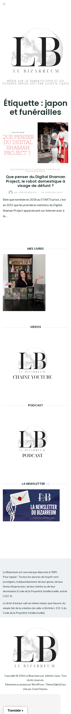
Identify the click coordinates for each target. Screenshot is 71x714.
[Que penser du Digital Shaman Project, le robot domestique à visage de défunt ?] (35, 142)
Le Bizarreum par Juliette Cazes (43, 675)
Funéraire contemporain (43, 170)
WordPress (38, 684)
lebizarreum (25, 192)
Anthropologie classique (27, 169)
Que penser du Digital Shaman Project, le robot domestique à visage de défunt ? (35, 181)
